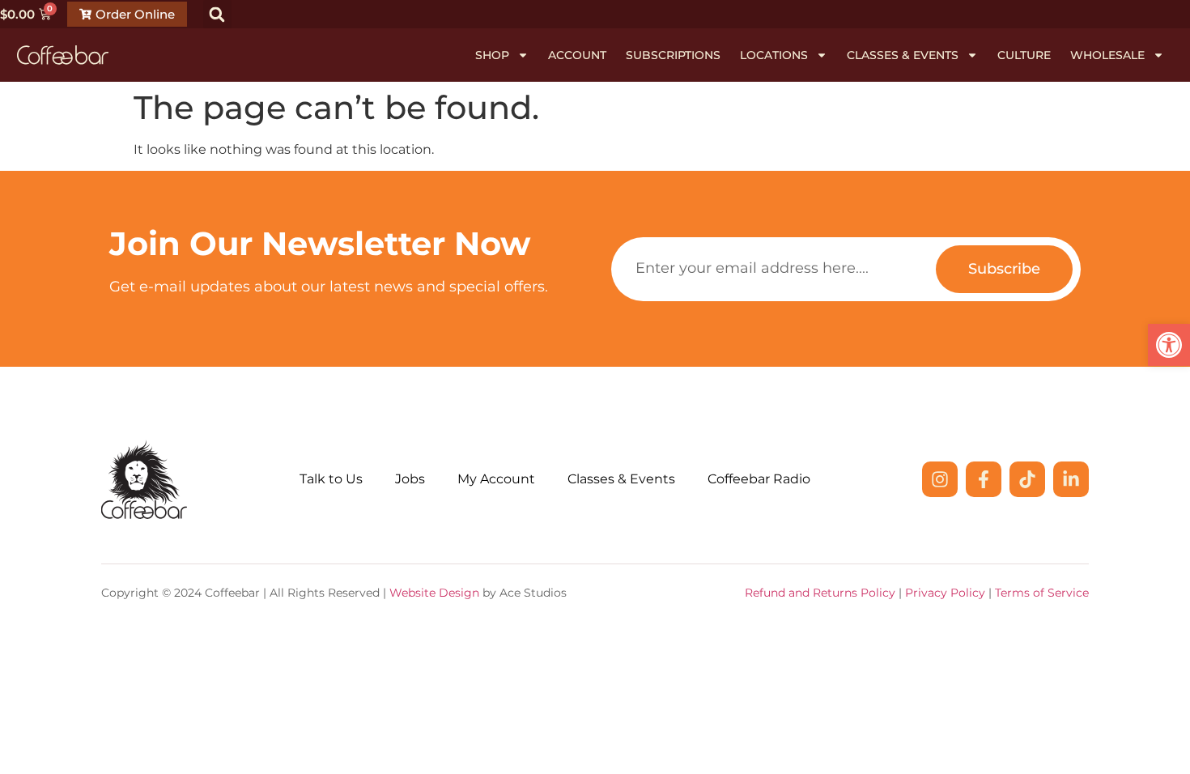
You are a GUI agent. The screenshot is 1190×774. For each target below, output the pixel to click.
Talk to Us (331, 479)
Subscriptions (673, 55)
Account (577, 55)
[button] (1169, 345)
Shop (492, 55)
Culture (1024, 55)
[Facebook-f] (983, 479)
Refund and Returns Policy (820, 592)
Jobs (410, 479)
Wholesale (1107, 55)
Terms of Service (1042, 592)
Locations (774, 55)
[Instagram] (940, 479)
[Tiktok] (1027, 479)
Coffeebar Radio (759, 479)
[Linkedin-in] (1071, 479)
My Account (496, 479)
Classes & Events (902, 55)
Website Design (434, 592)
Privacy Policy (945, 592)
